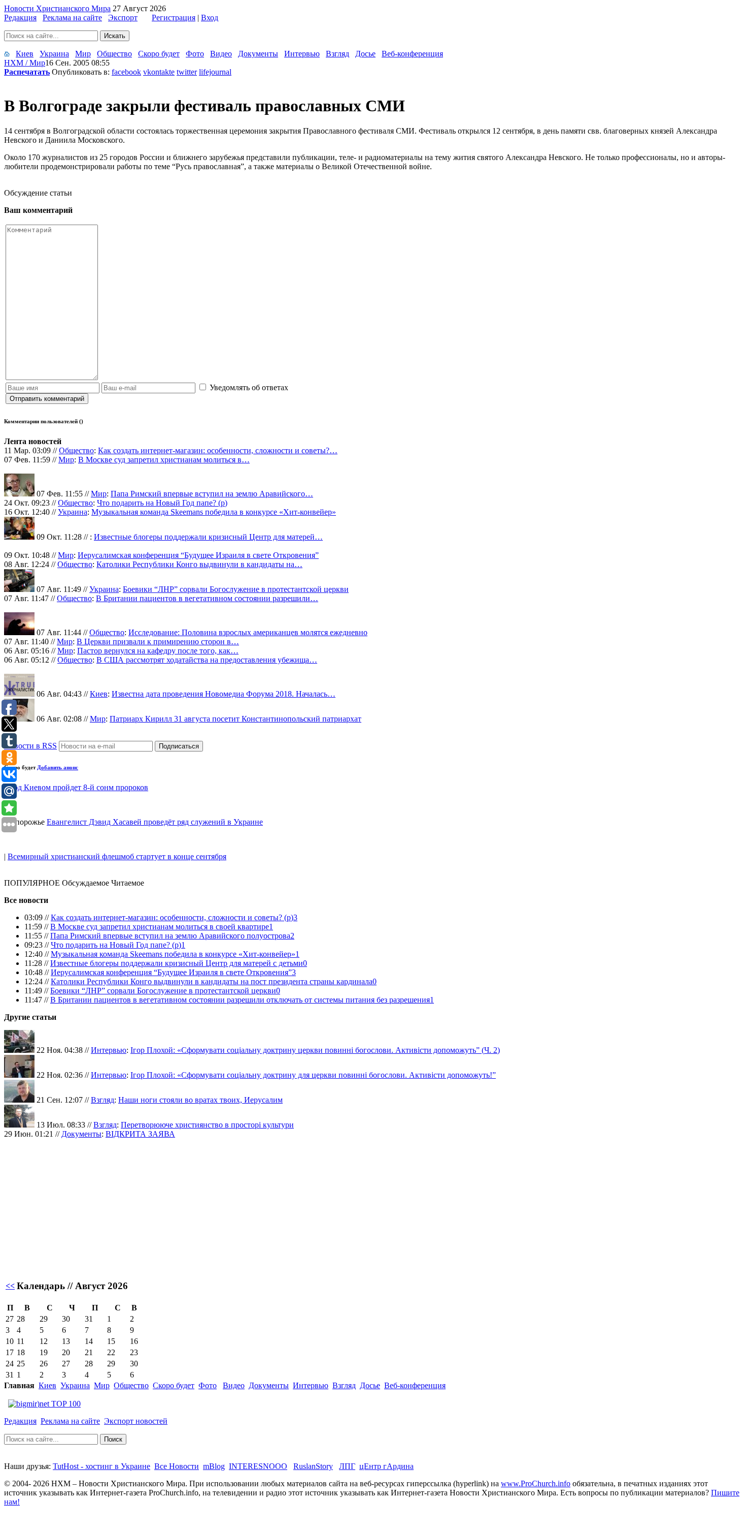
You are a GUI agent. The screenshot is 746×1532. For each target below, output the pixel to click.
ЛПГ (347, 1466)
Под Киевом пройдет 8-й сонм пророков (78, 787)
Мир (83, 53)
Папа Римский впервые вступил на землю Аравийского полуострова (170, 935)
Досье (365, 53)
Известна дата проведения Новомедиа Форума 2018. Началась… (223, 694)
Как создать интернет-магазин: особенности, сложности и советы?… (217, 450)
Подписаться (179, 746)
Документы (258, 53)
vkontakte (159, 72)
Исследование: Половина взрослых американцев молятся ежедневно (247, 632)
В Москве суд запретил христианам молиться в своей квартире (159, 926)
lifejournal (215, 72)
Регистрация (173, 17)
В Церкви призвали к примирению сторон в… (158, 641)
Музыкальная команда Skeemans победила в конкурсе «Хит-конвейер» (213, 512)
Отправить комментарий (47, 398)
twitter (187, 72)
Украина (54, 53)
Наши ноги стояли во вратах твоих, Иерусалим (200, 1100)
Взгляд (337, 53)
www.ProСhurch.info (535, 1483)
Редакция (20, 17)
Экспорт (123, 17)
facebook (126, 72)
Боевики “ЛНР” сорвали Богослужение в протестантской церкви (236, 589)
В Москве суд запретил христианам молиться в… (164, 459)
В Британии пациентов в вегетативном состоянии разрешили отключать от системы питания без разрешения (240, 999)
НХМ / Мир (24, 62)
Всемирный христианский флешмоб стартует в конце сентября (117, 856)
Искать (114, 36)
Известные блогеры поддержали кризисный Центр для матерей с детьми (176, 963)
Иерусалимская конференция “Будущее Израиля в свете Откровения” (198, 555)
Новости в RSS (30, 745)
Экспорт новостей (135, 1421)
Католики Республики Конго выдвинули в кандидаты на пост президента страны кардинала (211, 981)
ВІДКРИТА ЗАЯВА (140, 1134)
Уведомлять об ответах (249, 387)
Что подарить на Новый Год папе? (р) (162, 502)
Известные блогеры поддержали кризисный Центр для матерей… (208, 537)
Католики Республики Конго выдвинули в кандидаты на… (199, 564)
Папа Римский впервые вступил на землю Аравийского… (212, 493)
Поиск (113, 1439)
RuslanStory (313, 1466)
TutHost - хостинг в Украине (101, 1466)
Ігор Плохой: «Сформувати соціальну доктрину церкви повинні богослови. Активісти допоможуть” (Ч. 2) (315, 1050)
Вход (209, 17)
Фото (195, 53)
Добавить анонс (57, 767)
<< (10, 1285)
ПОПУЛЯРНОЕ (32, 883)
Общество (114, 53)
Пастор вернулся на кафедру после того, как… (158, 650)
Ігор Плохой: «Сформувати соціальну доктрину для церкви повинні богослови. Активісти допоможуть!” (313, 1075)
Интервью (302, 53)
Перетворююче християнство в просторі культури (207, 1124)
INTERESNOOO (258, 1466)
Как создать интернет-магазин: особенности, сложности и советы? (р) (172, 917)
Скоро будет (159, 53)
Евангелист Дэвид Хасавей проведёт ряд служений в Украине (155, 822)
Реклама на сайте (72, 17)
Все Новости (176, 1466)
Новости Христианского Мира (57, 8)
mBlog (214, 1466)
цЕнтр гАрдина (386, 1466)
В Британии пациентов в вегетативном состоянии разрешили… (207, 598)
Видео (221, 53)
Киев (24, 53)
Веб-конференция (412, 53)
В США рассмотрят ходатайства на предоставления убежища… (206, 659)
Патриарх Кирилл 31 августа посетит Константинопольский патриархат (235, 718)
